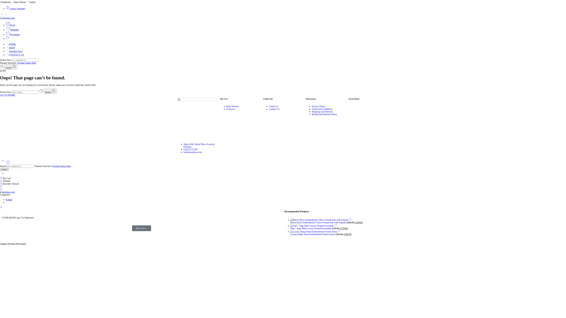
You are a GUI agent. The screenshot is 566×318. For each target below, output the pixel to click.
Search (9, 68)
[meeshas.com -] (7, 18)
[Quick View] (350, 220)
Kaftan (9, 199)
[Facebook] (352, 106)
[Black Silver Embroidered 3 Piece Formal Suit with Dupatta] (319, 220)
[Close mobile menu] (1, 189)
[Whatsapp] (376, 106)
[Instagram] (360, 106)
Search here (5, 60)
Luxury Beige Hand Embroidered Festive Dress (312, 234)
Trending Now (16, 51)
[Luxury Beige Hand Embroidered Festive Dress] (314, 231)
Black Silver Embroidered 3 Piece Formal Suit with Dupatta (318, 222)
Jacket (28, 63)
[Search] (7, 38)
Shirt (34, 63)
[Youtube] (368, 106)
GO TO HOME (7, 95)
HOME (12, 44)
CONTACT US (16, 55)
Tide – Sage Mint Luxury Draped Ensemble (311, 228)
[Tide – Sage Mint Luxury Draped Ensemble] (312, 226)
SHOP (12, 48)
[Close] (1, 178)
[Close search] (2, 175)
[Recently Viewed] (8, 163)
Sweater (21, 63)
